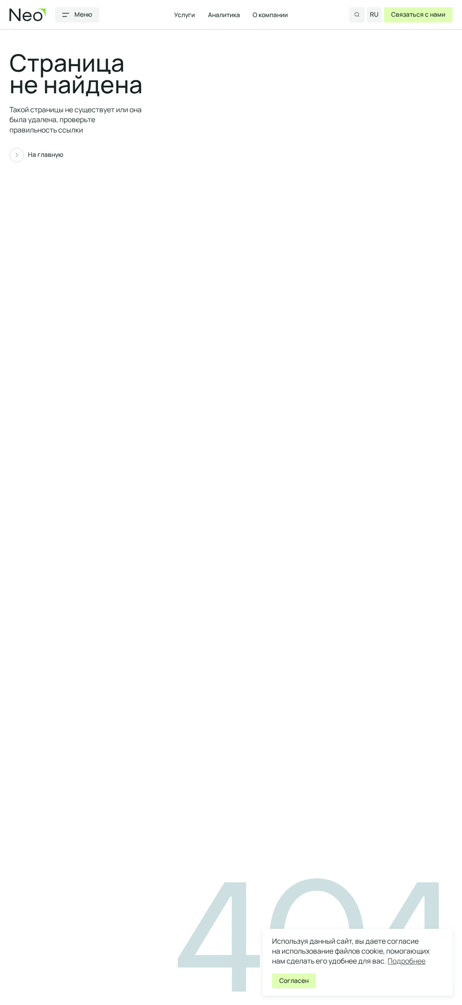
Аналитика (224, 14)
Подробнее (406, 961)
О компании (270, 14)
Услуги (184, 14)
